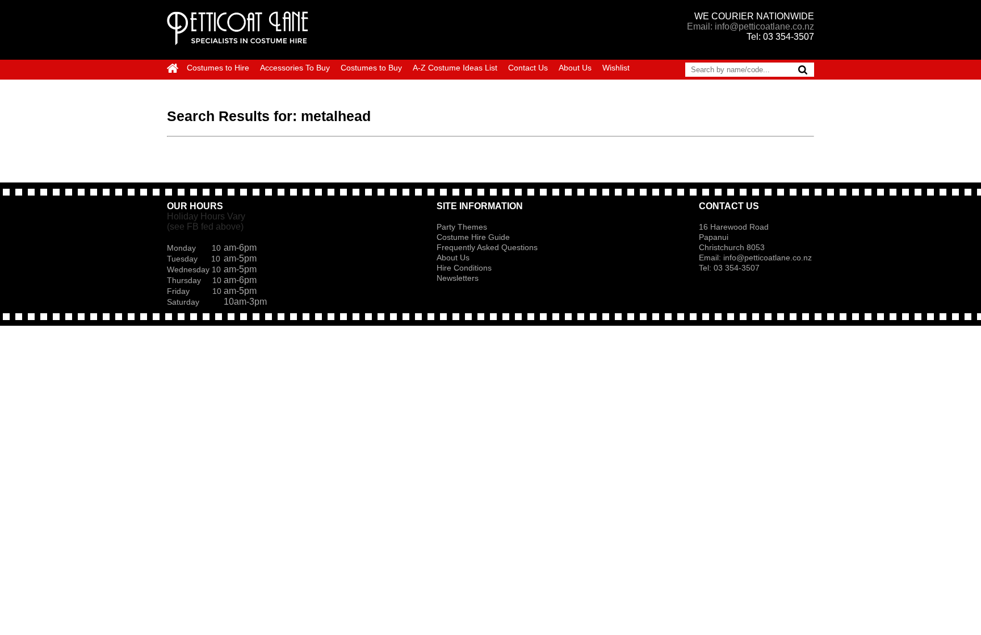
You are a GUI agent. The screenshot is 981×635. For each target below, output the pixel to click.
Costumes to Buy (371, 67)
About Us (575, 67)
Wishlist (616, 67)
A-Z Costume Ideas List (455, 67)
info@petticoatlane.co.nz (768, 257)
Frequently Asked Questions (487, 247)
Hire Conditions (464, 267)
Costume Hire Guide (473, 237)
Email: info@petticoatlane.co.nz (750, 26)
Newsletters (458, 278)
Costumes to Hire (218, 67)
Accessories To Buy (295, 67)
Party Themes (462, 226)
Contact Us (528, 67)
